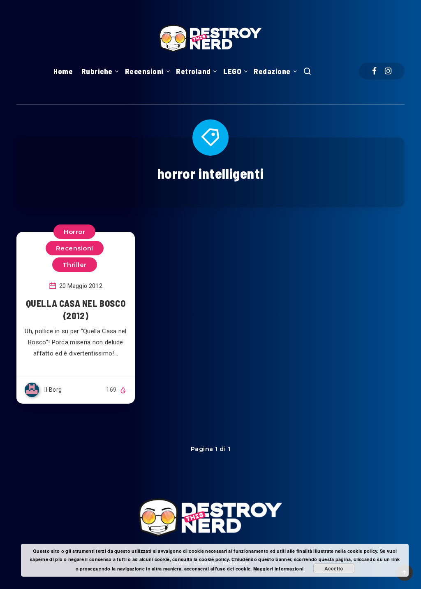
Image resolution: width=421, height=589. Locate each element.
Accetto (333, 568)
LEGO (232, 71)
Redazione (272, 71)
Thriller (74, 265)
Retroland (193, 71)
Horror (74, 232)
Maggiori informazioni (278, 569)
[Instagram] (388, 71)
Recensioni (144, 71)
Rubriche (97, 71)
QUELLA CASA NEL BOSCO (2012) (76, 309)
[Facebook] (374, 71)
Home (63, 71)
